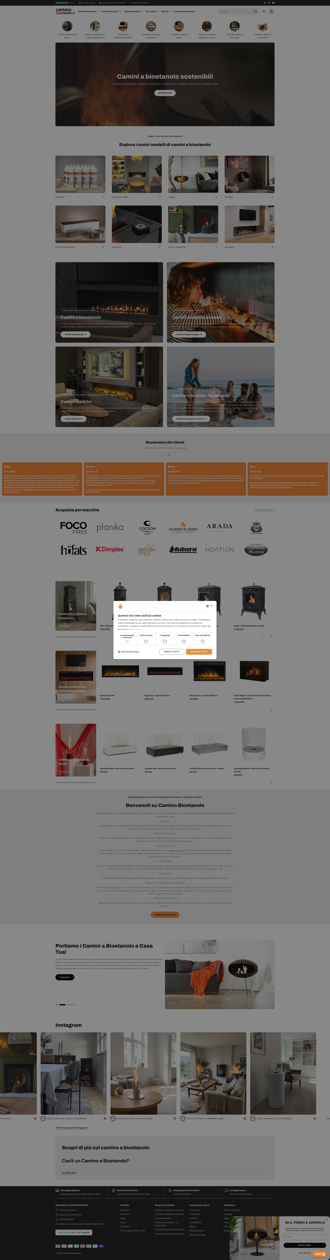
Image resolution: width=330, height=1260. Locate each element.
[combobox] (207, 606)
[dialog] (165, 630)
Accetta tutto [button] (199, 651)
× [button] (211, 606)
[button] (128, 651)
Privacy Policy (135, 629)
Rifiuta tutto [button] (171, 651)
